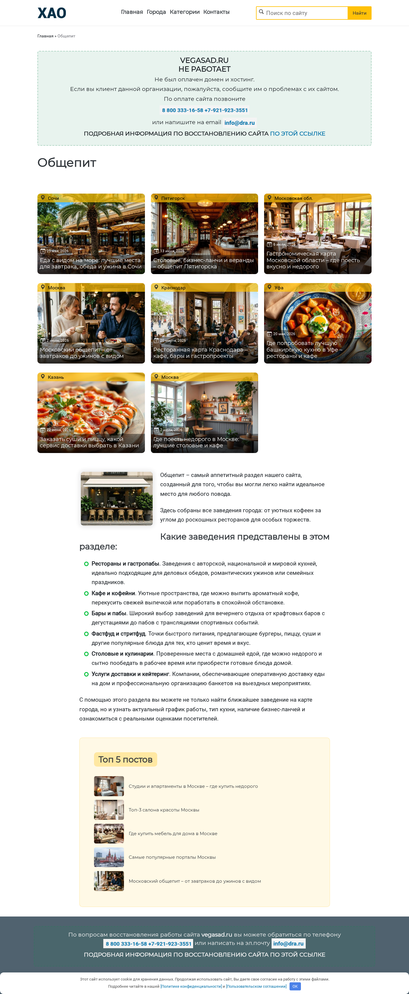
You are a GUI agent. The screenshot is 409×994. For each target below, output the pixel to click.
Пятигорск (172, 198)
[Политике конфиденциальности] (191, 986)
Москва (56, 287)
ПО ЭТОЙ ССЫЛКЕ (297, 133)
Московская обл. (293, 198)
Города (156, 12)
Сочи (53, 198)
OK (295, 986)
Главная (132, 12)
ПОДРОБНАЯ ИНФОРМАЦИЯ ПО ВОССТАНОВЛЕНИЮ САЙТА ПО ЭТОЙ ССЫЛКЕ (204, 954)
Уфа (278, 287)
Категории (185, 12)
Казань (55, 377)
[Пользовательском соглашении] (256, 986)
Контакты (216, 12)
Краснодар (173, 287)
